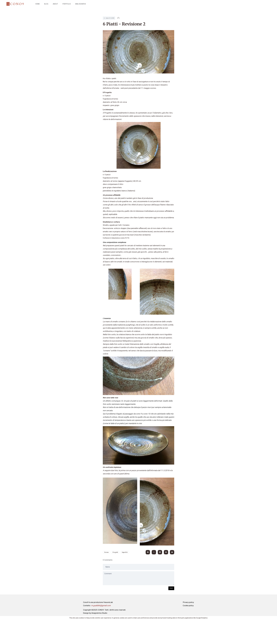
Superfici (125, 552)
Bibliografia (80, 4)
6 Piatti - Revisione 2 (124, 24)
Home (37, 4)
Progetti (115, 552)
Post (171, 588)
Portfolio (67, 4)
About (55, 4)
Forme (106, 552)
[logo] (15, 4)
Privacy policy (188, 602)
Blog (46, 4)
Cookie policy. (188, 605)
